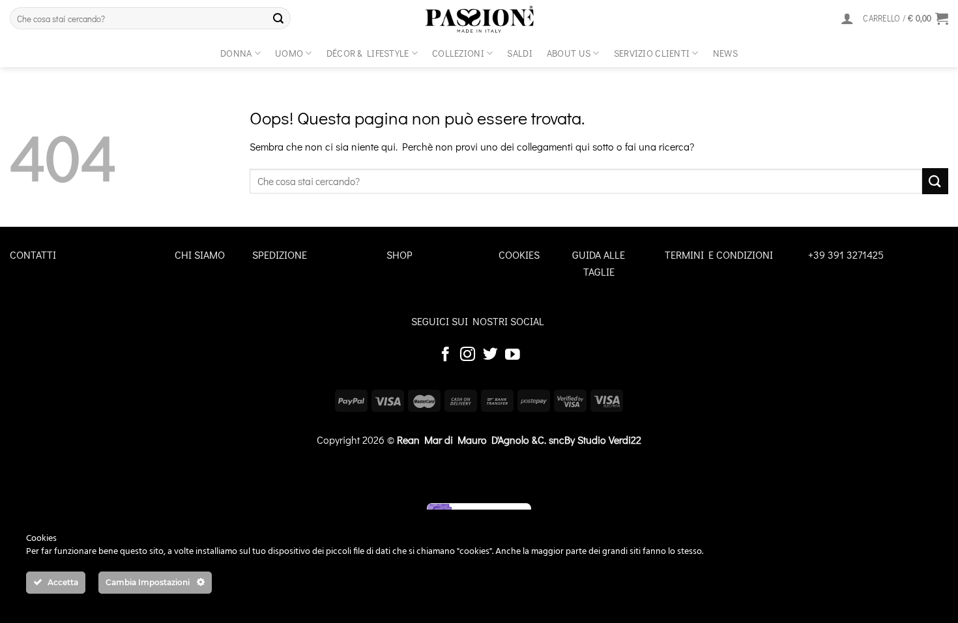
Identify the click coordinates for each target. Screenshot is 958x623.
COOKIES (519, 254)
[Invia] (278, 18)
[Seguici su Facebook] (445, 355)
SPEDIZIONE (279, 254)
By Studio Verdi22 (602, 439)
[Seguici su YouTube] (512, 355)
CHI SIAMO (200, 254)
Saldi (519, 53)
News (725, 53)
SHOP (399, 254)
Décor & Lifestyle (368, 53)
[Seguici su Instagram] (467, 355)
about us (568, 53)
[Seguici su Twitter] (490, 355)
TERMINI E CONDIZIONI (719, 254)
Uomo (289, 53)
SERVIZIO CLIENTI (652, 53)
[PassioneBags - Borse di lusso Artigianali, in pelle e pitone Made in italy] (479, 19)
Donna (236, 53)
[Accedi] (847, 18)
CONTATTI (33, 254)
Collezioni (458, 53)
